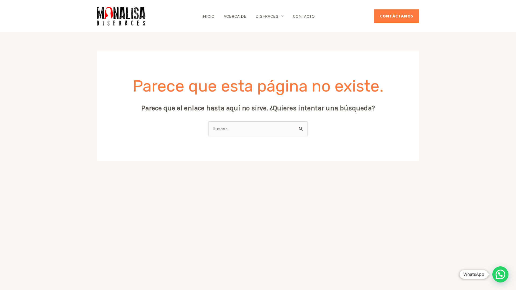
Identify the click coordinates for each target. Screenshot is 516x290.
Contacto (304, 16)
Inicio (208, 16)
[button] (396, 16)
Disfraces (267, 16)
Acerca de (235, 16)
